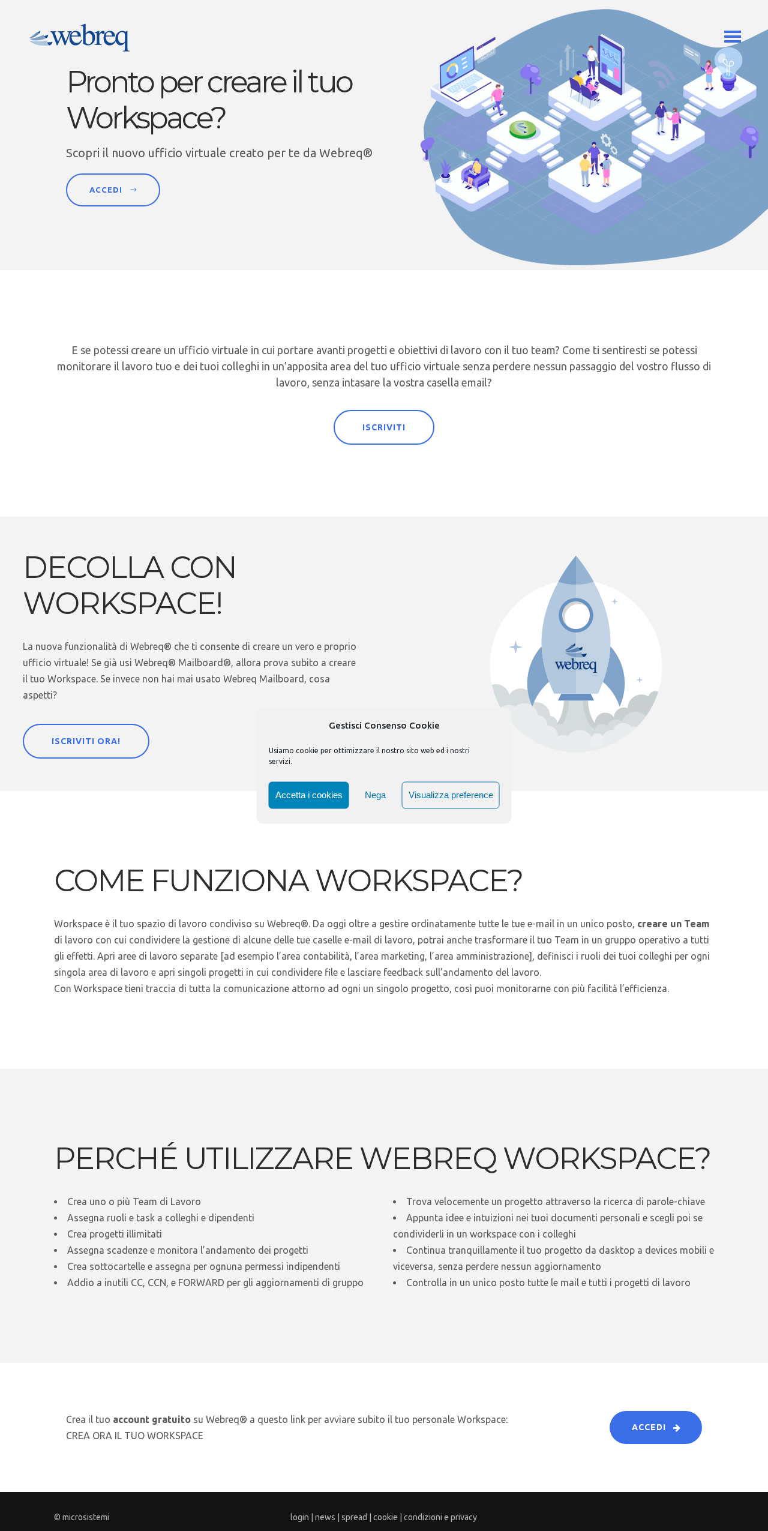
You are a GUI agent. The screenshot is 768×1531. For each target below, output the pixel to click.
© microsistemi (81, 1517)
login (299, 1517)
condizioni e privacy (440, 1517)
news (325, 1517)
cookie (385, 1517)
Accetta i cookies (309, 795)
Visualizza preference (451, 795)
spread (354, 1517)
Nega (375, 795)
